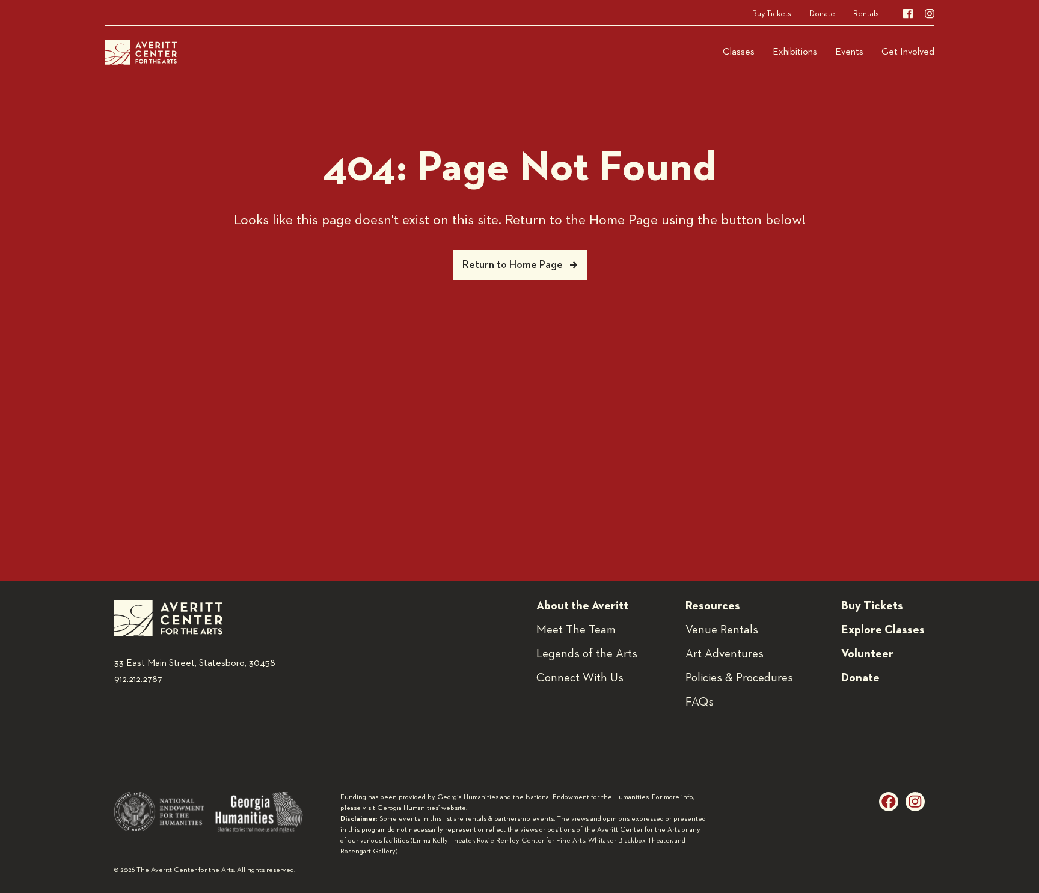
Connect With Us (580, 678)
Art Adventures (724, 654)
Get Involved (907, 52)
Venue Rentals (721, 630)
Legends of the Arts (586, 654)
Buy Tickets (771, 14)
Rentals (866, 14)
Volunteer (867, 654)
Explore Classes (883, 630)
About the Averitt (582, 606)
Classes (739, 52)
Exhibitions (795, 52)
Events (849, 52)
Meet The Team (576, 630)
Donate (822, 14)
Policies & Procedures (739, 678)
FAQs (699, 702)
